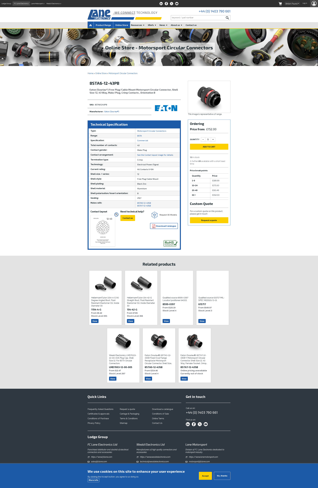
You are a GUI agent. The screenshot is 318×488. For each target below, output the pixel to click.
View (94, 321)
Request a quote (209, 220)
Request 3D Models (168, 215)
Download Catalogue (166, 226)
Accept (205, 475)
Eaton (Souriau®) (111, 111)
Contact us (191, 25)
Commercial (142, 140)
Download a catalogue (162, 409)
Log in (305, 3)
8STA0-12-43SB (144, 203)
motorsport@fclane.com (199, 461)
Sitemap (123, 423)
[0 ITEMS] (280, 3)
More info (93, 480)
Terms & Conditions (129, 418)
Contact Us (157, 423)
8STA (139, 136)
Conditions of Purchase (98, 418)
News (162, 25)
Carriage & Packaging (129, 414)
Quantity (194, 139)
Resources (136, 25)
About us (175, 25)
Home (90, 73)
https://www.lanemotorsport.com (203, 457)
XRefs (151, 25)
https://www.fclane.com (101, 457)
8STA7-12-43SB (144, 205)
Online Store (121, 25)
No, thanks (222, 475)
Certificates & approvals (98, 414)
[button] (314, 3)
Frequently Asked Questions (100, 409)
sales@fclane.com (99, 461)
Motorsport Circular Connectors (123, 73)
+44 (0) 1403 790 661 (214, 11)
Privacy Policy (94, 423)
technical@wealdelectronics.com (154, 461)
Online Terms (158, 418)
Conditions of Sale (160, 414)
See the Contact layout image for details (155, 155)
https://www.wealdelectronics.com (154, 457)
